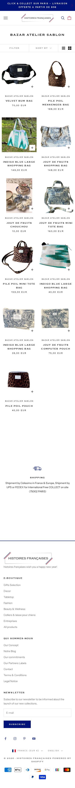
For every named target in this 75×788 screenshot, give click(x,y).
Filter (14, 48)
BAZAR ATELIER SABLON (19, 96)
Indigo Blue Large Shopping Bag (19, 164)
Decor (7, 591)
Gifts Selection (12, 585)
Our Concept (11, 645)
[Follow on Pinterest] (24, 738)
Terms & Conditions (15, 675)
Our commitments (14, 657)
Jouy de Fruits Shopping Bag (56, 164)
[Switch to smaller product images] (69, 48)
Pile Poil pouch (19, 406)
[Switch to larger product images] (63, 48)
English (53, 750)
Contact (8, 669)
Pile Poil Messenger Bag (55, 103)
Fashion (8, 603)
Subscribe (17, 724)
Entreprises (10, 621)
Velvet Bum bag (19, 101)
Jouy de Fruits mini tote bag (56, 225)
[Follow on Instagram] (15, 738)
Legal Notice (11, 681)
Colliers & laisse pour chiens (19, 615)
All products (10, 627)
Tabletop (9, 597)
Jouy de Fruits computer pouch (55, 347)
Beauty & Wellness (14, 609)
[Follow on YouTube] (34, 738)
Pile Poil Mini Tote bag (19, 286)
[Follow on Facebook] (5, 738)
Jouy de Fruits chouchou (19, 225)
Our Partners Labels (15, 663)
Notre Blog (10, 651)
